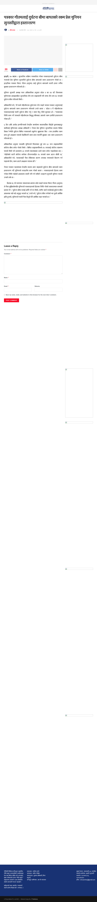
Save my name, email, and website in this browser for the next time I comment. (31, 295)
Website (37, 286)
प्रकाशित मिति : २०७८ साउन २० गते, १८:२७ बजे (30, 30)
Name (6, 277)
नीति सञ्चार (12, 30)
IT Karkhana (34, 899)
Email (6, 286)
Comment (7, 254)
